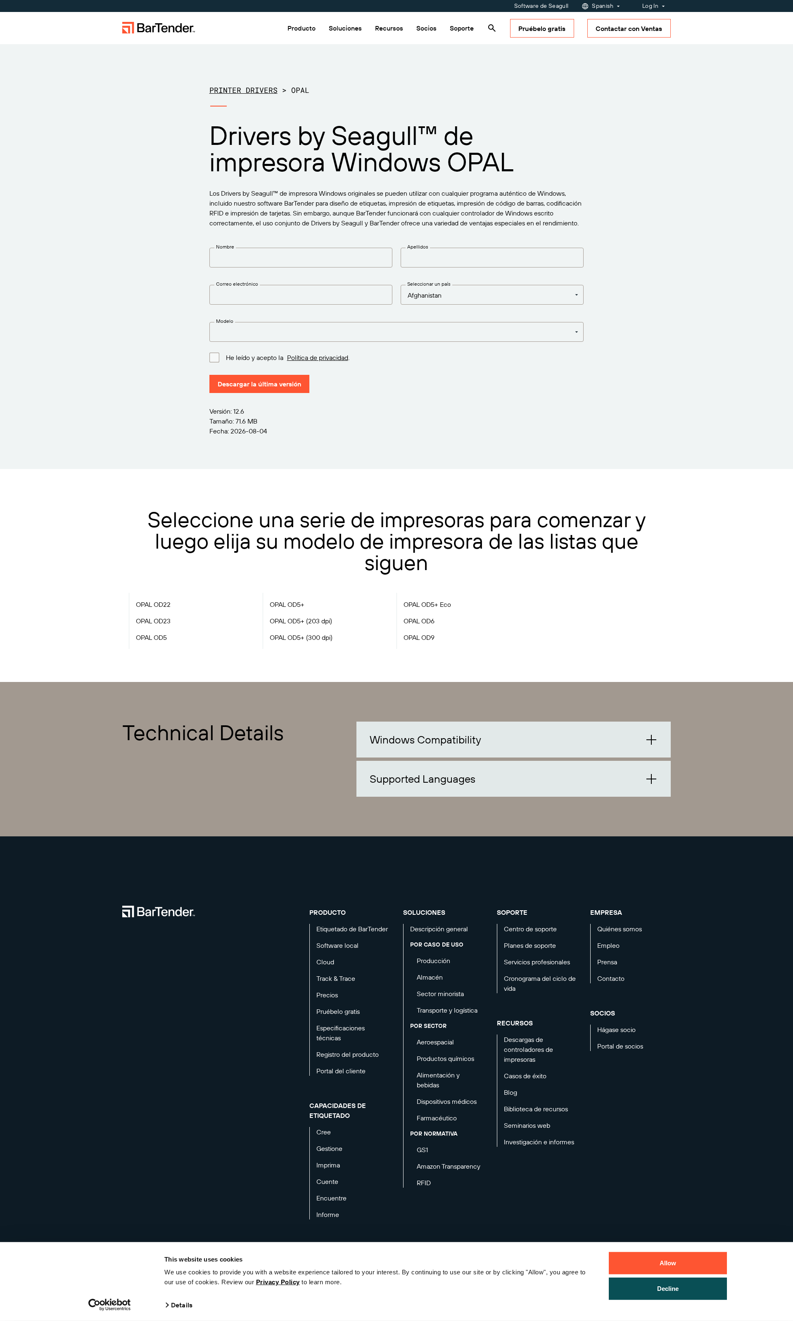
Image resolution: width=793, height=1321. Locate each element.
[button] (513, 740)
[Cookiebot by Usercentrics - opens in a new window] (110, 1305)
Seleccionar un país (429, 284)
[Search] (492, 28)
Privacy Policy (278, 1281)
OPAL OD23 (153, 621)
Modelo (224, 321)
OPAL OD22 (153, 604)
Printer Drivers (243, 90)
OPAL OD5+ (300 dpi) (301, 637)
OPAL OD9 (419, 637)
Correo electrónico (237, 284)
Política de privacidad (317, 357)
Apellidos (417, 247)
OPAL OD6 (419, 621)
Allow (668, 1263)
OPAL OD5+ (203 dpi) (301, 621)
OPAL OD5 (151, 637)
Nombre (225, 247)
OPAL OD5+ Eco (427, 604)
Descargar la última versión (259, 384)
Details (181, 1305)
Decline (668, 1288)
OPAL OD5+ (287, 604)
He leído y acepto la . (287, 357)
